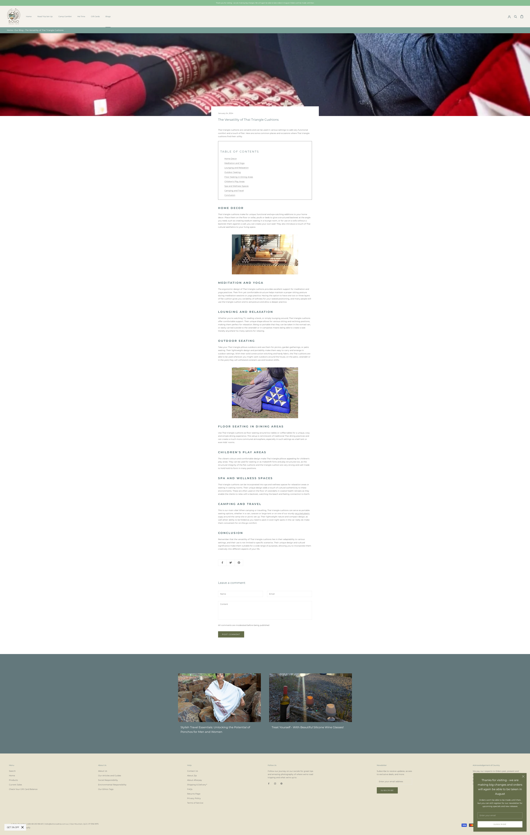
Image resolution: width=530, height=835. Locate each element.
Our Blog (18, 30)
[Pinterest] (281, 783)
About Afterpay (194, 780)
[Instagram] (275, 783)
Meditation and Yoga (234, 163)
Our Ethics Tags (105, 789)
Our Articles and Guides (109, 775)
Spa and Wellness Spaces (236, 186)
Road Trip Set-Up (45, 16)
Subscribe (500, 824)
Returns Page (193, 794)
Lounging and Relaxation (236, 167)
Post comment (231, 634)
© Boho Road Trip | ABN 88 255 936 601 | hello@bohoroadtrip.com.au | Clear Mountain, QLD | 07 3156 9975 (55, 824)
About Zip (192, 775)
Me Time (81, 16)
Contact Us (192, 771)
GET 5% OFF (13, 827)
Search (12, 771)
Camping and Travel (234, 190)
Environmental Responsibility (112, 784)
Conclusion (229, 195)
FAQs (189, 789)
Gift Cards (95, 16)
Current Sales (15, 784)
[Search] (515, 16)
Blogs (108, 16)
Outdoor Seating (232, 172)
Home (29, 16)
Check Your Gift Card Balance (23, 789)
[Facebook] (269, 783)
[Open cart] (521, 16)
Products (13, 780)
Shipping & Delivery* (197, 784)
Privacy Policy (194, 798)
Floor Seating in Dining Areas (238, 177)
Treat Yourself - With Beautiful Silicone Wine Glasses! (308, 727)
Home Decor (230, 158)
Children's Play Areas (234, 181)
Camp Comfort (65, 16)
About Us (102, 771)
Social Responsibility (108, 780)
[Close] (523, 776)
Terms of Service (195, 803)
